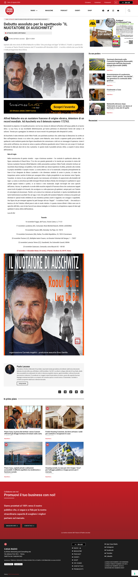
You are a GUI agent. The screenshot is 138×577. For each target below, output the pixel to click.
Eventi (16, 33)
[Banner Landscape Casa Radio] (44, 113)
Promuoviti (107, 2)
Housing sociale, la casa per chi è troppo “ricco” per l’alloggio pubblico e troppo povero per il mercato (63, 470)
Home (7, 19)
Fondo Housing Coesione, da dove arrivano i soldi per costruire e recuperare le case (63, 433)
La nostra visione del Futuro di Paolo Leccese (75, 533)
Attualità (11, 19)
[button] (59, 391)
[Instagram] (113, 10)
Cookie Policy (18, 564)
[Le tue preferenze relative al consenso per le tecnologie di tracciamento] (134, 574)
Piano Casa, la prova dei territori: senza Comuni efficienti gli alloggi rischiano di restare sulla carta (23, 433)
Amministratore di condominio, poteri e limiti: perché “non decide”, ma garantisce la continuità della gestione (120, 78)
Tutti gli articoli (22, 383)
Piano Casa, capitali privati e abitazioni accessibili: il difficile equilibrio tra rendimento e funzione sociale (22, 470)
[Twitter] (108, 10)
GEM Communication (13, 574)
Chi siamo (88, 2)
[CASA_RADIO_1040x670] (112, 47)
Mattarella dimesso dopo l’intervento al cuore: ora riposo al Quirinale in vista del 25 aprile (119, 106)
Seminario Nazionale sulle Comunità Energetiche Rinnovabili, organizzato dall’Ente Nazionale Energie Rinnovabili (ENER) (120, 62)
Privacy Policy (8, 564)
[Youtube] (118, 10)
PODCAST (64, 10)
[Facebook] (103, 10)
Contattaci (97, 2)
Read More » (7, 438)
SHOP (90, 10)
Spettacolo (21, 33)
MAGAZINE (49, 10)
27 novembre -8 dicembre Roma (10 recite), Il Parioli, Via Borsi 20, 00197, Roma (44, 251)
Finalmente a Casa (114, 90)
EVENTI (77, 10)
